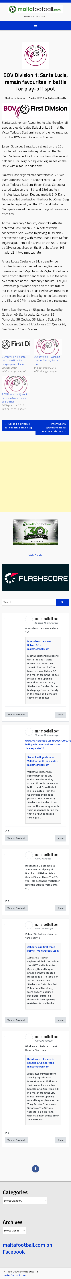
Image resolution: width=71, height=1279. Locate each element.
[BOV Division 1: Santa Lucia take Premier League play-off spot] (16, 347)
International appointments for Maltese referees (54, 427)
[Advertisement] (35, 477)
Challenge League (15, 98)
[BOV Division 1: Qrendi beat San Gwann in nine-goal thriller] (16, 384)
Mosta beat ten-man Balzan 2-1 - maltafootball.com (39, 645)
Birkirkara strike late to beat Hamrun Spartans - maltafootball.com (41, 1062)
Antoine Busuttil (57, 98)
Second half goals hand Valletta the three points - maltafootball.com (42, 761)
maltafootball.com (34, 16)
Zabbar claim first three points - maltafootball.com (43, 948)
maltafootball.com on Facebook (27, 1248)
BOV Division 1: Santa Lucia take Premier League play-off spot (13, 360)
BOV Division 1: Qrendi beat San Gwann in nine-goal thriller (15, 397)
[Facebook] (35, 1168)
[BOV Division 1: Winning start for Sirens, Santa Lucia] (48, 347)
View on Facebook (16, 714)
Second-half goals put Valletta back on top (19, 425)
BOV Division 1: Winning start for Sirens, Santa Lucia (47, 360)
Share (61, 714)
